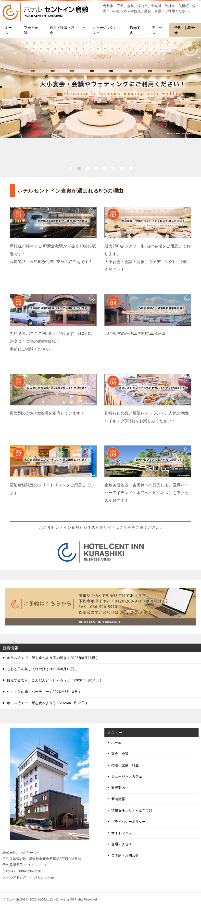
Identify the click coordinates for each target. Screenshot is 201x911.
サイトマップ (121, 833)
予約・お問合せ (184, 30)
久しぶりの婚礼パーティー (43, 692)
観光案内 (135, 30)
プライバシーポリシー (128, 822)
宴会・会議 (31, 30)
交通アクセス (121, 844)
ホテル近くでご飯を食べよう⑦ (46, 703)
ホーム (8, 30)
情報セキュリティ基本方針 (131, 810)
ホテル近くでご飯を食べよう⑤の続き (51, 658)
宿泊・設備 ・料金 (62, 30)
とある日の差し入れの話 (41, 669)
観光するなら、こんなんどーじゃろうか (53, 680)
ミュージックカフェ (105, 30)
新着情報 (118, 799)
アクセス (157, 30)
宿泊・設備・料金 (125, 765)
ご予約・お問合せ (125, 855)
